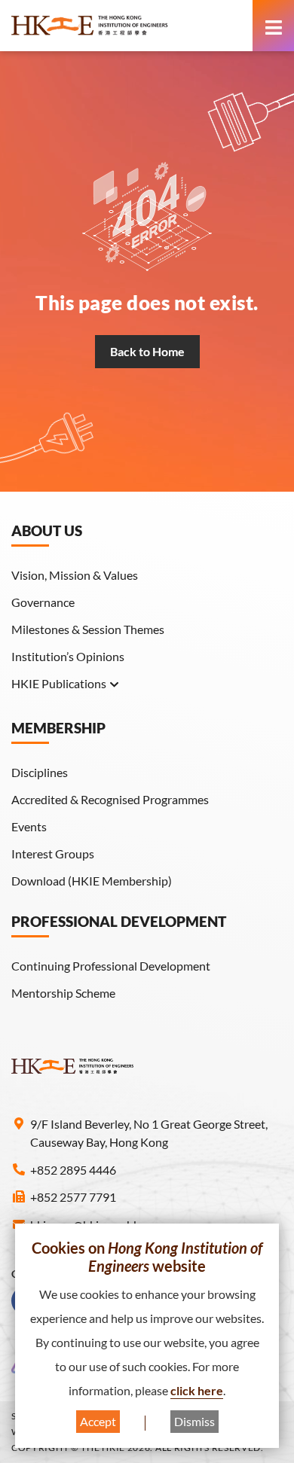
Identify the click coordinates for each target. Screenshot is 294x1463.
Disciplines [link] (39, 772)
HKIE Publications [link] (58, 683)
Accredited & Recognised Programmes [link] (110, 799)
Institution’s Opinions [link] (67, 656)
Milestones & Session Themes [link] (87, 629)
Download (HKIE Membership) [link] (91, 880)
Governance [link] (43, 602)
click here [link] (196, 1390)
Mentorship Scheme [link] (63, 993)
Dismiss (194, 1421)
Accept (98, 1421)
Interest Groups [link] (52, 853)
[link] (128, 25)
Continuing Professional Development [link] (110, 966)
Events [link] (29, 826)
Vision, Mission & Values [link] (74, 575)
